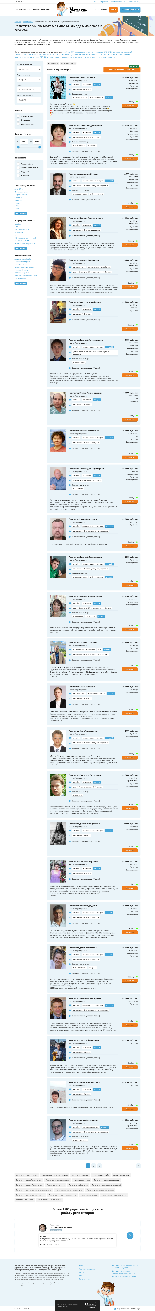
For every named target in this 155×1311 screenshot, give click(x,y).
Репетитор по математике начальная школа (33, 1190)
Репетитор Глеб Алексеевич (82, 687)
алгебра (66, 52)
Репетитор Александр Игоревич (84, 174)
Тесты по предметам (87, 1269)
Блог (94, 2)
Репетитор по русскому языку (57, 1180)
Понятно (90, 1304)
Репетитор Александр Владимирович (87, 468)
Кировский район (21, 270)
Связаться (129, 106)
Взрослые (18, 200)
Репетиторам (84, 1279)
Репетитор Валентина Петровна (84, 1082)
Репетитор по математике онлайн (100, 1190)
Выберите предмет (24, 65)
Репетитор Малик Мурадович (83, 905)
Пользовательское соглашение (124, 1277)
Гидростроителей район (24, 267)
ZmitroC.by (135, 1308)
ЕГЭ (105, 52)
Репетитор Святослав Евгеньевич (85, 775)
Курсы (81, 1272)
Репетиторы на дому (121, 1175)
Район (19, 85)
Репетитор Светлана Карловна (83, 861)
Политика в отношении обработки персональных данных (125, 1266)
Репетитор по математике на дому (68, 1190)
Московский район (22, 273)
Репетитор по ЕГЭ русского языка (55, 1175)
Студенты (18, 197)
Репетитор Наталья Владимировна (86, 218)
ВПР (72, 52)
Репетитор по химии (82, 1180)
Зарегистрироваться (130, 9)
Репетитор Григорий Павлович (84, 1040)
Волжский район (21, 264)
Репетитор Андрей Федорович (83, 1120)
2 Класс (17, 206)
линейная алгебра (23, 54)
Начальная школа (21, 192)
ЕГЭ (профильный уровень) (120, 52)
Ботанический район (23, 262)
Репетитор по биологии (78, 1185)
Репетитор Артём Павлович (82, 77)
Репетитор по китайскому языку (28, 1180)
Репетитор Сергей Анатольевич (84, 731)
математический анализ (119, 54)
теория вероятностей (92, 57)
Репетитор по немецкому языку (106, 1180)
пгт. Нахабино (20, 278)
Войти (113, 9)
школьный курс (109, 57)
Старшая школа (21, 194)
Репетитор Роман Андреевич (83, 519)
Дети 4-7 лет (19, 189)
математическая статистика (94, 54)
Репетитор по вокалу (80, 1175)
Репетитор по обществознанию (113, 1195)
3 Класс (17, 208)
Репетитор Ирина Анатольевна (84, 430)
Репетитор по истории (56, 1185)
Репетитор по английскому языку (29, 1185)
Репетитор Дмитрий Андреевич (84, 823)
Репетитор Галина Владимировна (85, 125)
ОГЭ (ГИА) (44, 57)
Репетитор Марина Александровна (85, 596)
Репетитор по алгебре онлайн (49, 1200)
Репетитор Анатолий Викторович (85, 998)
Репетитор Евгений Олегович (83, 642)
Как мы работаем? (118, 2)
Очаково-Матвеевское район (26, 276)
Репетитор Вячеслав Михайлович (85, 302)
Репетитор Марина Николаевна (84, 260)
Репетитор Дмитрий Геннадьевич (85, 557)
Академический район (23, 259)
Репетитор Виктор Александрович (85, 393)
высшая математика (84, 52)
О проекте (104, 2)
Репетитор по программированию (62, 1195)
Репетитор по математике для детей (106, 1185)
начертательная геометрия (27, 57)
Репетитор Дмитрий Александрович (86, 340)
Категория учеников (25, 95)
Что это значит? (62, 1307)
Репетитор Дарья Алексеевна (83, 947)
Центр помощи (134, 2)
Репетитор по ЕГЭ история (26, 1175)
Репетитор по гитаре (88, 1195)
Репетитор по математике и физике (30, 1195)
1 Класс (17, 203)
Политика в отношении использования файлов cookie (123, 1272)
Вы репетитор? (101, 10)
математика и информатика (44, 54)
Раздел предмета (23, 75)
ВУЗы (81, 1265)
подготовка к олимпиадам (60, 57)
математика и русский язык (69, 54)
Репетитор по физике (24, 1200)
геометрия (98, 52)
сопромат (77, 57)
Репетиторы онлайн (101, 1175)
